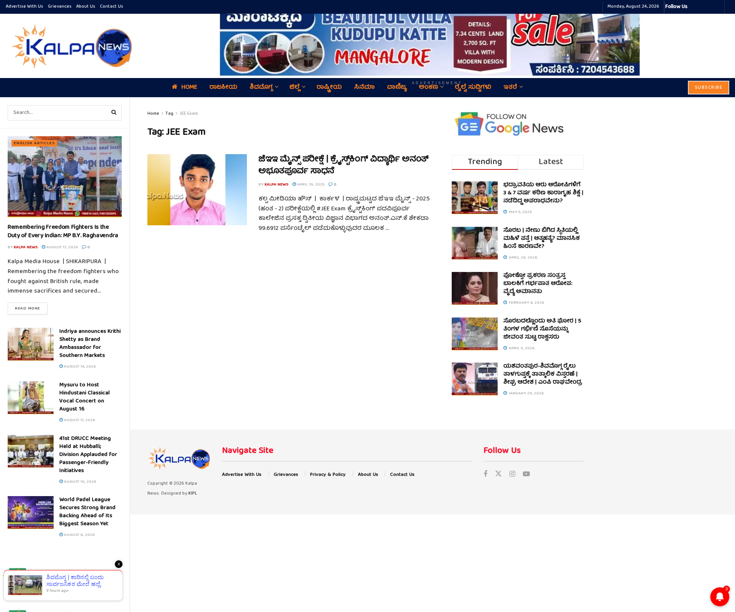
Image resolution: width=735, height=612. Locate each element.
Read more (31, 308)
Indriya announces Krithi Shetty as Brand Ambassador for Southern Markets (90, 344)
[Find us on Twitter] (498, 474)
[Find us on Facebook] (485, 474)
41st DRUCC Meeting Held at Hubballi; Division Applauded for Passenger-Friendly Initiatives (88, 455)
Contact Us (111, 7)
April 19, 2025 (310, 184)
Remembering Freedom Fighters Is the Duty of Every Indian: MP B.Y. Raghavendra (63, 231)
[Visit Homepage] (70, 46)
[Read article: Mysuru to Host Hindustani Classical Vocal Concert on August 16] (31, 397)
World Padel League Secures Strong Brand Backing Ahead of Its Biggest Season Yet (87, 512)
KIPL (192, 494)
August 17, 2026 (61, 247)
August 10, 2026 (79, 481)
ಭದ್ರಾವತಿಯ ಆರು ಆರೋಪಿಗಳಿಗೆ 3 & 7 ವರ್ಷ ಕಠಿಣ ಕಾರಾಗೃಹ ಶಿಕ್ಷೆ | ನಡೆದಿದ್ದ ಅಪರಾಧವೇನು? (543, 193)
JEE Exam (189, 114)
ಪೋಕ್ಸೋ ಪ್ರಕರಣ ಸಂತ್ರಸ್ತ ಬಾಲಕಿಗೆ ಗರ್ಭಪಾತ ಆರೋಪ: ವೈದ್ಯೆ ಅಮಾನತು (537, 284)
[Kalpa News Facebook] (694, 7)
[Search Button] (114, 112)
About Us (85, 7)
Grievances (60, 7)
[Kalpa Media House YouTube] (717, 7)
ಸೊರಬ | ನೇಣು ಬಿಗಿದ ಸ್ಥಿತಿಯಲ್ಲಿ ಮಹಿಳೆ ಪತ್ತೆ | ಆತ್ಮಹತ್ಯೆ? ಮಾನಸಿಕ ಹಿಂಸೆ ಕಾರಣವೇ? (541, 239)
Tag (169, 114)
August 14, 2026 (79, 366)
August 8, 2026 (79, 535)
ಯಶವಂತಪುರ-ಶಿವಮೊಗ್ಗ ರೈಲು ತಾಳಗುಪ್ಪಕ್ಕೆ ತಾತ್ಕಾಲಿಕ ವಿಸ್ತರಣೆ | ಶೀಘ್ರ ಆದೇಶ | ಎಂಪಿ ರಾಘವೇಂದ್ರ (542, 374)
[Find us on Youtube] (526, 474)
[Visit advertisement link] (437, 40)
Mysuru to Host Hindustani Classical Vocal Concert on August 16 (84, 397)
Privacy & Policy (328, 474)
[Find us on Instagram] (512, 474)
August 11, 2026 (79, 420)
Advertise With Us (24, 7)
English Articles (34, 143)
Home (153, 114)
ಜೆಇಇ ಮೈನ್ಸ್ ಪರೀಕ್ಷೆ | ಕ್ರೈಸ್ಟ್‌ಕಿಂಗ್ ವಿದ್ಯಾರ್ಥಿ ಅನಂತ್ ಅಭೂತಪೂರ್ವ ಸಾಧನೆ (343, 165)
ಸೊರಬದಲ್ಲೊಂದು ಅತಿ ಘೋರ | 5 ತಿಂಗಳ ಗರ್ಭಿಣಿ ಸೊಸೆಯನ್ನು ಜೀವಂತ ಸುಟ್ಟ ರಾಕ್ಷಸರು (542, 329)
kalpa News (26, 247)
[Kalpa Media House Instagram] (703, 7)
